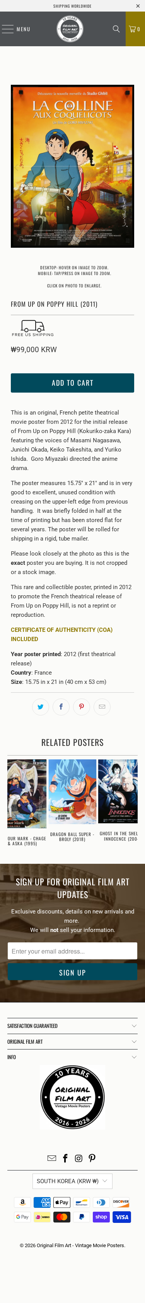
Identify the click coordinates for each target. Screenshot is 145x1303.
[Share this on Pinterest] (81, 707)
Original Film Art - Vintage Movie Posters (80, 1245)
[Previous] (16, 167)
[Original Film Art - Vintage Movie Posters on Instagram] (79, 1159)
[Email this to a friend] (102, 707)
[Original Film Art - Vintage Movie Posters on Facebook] (65, 1159)
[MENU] (4, 29)
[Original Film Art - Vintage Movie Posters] (70, 29)
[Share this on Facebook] (61, 707)
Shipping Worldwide (72, 6)
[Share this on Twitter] (40, 707)
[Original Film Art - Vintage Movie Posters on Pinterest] (92, 1159)
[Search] (116, 29)
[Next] (128, 167)
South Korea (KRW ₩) (68, 1181)
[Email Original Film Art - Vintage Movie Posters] (52, 1159)
